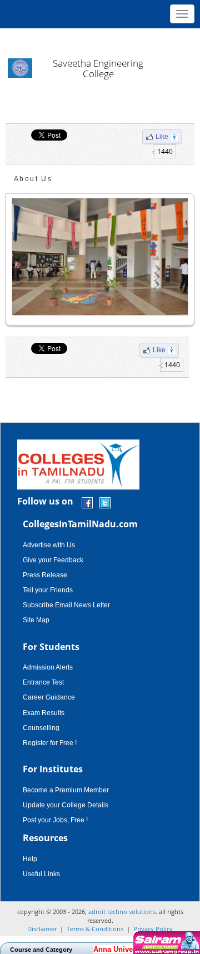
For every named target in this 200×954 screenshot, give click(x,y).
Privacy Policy (153, 929)
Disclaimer (42, 929)
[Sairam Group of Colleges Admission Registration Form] (165, 942)
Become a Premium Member (66, 790)
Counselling (41, 728)
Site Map (36, 620)
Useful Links (41, 874)
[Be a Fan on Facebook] (87, 502)
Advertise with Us (49, 545)
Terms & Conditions (95, 929)
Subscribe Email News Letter (66, 605)
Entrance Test (43, 682)
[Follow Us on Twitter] (105, 502)
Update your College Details (65, 805)
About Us (33, 179)
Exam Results (43, 713)
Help (30, 859)
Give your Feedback (53, 560)
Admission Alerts (48, 667)
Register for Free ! (50, 743)
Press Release (45, 575)
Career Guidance (49, 697)
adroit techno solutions (122, 911)
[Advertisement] (100, 39)
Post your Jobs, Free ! (55, 820)
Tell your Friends (48, 590)
